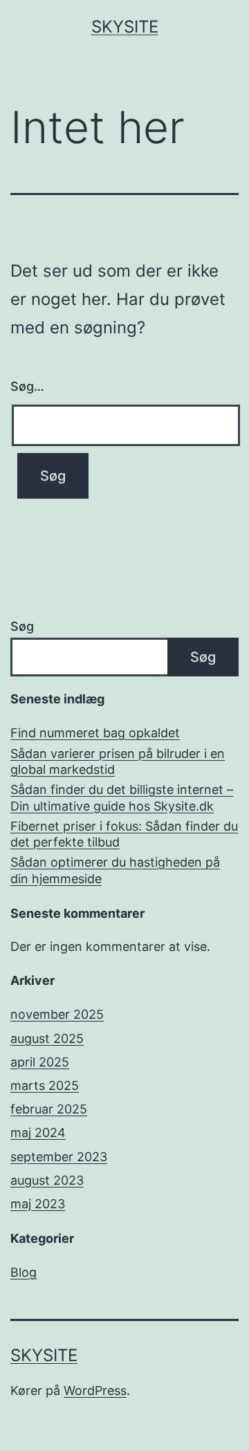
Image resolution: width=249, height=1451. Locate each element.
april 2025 (39, 1062)
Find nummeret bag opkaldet (95, 733)
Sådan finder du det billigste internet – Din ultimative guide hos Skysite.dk (121, 797)
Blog (23, 1272)
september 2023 (58, 1156)
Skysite (124, 27)
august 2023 (47, 1180)
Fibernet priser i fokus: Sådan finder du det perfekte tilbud (124, 834)
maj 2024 (38, 1132)
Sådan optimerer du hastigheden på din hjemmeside (115, 870)
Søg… (27, 386)
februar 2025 (48, 1109)
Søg (22, 626)
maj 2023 (37, 1203)
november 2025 (57, 1014)
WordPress (95, 1390)
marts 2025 (44, 1085)
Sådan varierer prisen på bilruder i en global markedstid (117, 761)
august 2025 (47, 1038)
